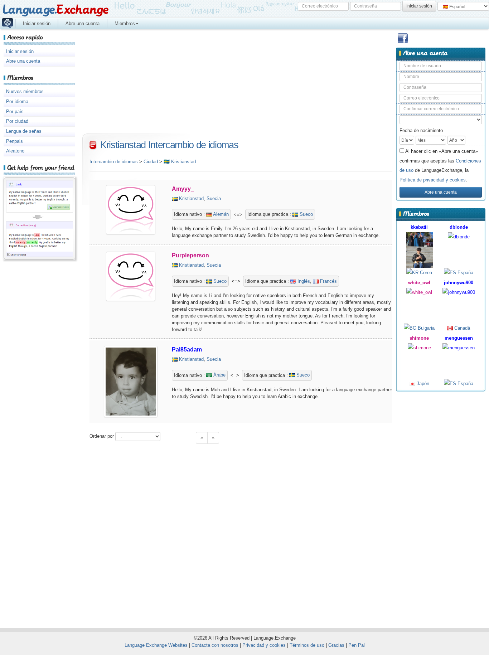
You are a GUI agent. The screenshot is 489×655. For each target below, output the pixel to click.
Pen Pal (356, 645)
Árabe (219, 375)
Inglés (303, 281)
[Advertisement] (440, 506)
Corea (425, 272)
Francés (328, 281)
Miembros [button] (125, 23)
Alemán (220, 214)
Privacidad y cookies (264, 645)
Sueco (305, 214)
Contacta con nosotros (215, 645)
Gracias (336, 645)
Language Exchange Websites (156, 645)
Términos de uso (307, 645)
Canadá (461, 328)
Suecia (214, 198)
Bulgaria (425, 328)
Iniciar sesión (36, 23)
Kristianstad (191, 198)
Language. (55, 9)
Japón (422, 383)
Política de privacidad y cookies (433, 180)
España (464, 272)
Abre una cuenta (83, 23)
